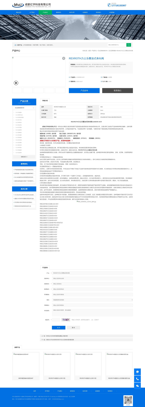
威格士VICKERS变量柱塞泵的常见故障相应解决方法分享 (25, 198)
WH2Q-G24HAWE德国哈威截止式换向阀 (57, 336)
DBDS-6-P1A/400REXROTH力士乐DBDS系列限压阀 (60, 339)
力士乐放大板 (19, 125)
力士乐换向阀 (19, 145)
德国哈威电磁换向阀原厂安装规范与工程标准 (25, 181)
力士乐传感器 (19, 135)
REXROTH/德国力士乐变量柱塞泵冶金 (119, 378)
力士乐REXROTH (102, 50)
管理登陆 (60, 396)
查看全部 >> (24, 156)
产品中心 (94, 50)
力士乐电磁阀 (19, 150)
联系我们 (98, 12)
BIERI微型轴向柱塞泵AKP (26, 378)
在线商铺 (111, 12)
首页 (34, 391)
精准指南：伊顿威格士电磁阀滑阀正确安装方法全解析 (25, 173)
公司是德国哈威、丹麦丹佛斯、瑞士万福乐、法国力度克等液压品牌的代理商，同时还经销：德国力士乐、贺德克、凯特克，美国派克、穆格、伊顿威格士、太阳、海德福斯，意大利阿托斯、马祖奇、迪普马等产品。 (38, 45)
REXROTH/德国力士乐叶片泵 (57, 378)
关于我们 (32, 12)
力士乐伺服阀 (19, 112)
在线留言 (85, 12)
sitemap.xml (54, 396)
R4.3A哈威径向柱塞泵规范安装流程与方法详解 (25, 177)
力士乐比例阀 (19, 142)
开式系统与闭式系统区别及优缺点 (23, 202)
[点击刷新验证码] (66, 319)
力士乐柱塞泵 (19, 147)
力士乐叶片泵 (19, 120)
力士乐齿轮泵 (19, 122)
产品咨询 (84, 90)
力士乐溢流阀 (19, 152)
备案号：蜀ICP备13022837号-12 (42, 396)
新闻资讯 (58, 12)
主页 (89, 50)
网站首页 (18, 12)
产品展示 (45, 12)
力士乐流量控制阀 (20, 117)
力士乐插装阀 (19, 137)
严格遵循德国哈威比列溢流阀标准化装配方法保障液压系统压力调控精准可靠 (25, 169)
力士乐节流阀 (19, 127)
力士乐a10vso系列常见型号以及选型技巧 (25, 194)
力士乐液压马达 (19, 115)
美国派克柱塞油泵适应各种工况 (23, 206)
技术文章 (71, 12)
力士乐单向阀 (112, 50)
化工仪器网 (72, 396)
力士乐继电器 (19, 132)
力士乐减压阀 (19, 130)
